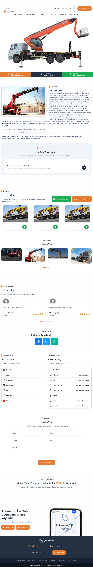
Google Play (24, 527)
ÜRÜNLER (63, 15)
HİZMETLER (43, 15)
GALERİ (53, 15)
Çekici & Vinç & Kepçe (43, 487)
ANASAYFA (18, 15)
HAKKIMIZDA (30, 15)
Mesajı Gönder (46, 462)
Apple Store (9, 527)
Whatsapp (58, 546)
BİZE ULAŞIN (74, 15)
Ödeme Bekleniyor (82, 375)
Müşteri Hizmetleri (38, 546)
